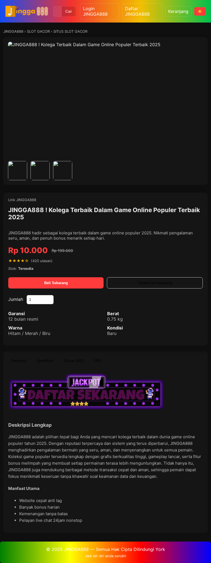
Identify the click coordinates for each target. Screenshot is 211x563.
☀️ (200, 11)
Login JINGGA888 (95, 11)
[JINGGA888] (27, 11)
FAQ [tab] (97, 361)
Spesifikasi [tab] (45, 361)
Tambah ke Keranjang (155, 283)
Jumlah (15, 299)
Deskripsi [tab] (19, 361)
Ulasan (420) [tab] (74, 361)
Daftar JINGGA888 (137, 11)
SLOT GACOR (38, 31)
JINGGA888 (13, 31)
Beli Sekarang (56, 283)
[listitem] (17, 171)
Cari (68, 11)
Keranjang (178, 11)
